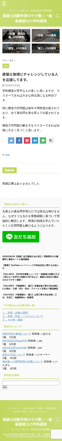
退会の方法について (13, 354)
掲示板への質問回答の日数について (22, 361)
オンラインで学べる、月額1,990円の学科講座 (31, 429)
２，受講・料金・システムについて (22, 316)
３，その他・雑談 (12, 319)
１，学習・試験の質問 (15, 312)
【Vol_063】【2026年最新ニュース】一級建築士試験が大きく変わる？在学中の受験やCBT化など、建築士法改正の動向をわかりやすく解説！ (31, 277)
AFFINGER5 (50, 436)
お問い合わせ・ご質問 (32, 408)
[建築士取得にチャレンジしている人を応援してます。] (35, 140)
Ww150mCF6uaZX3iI (14, 340)
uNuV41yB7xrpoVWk (14, 347)
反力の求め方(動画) (21, 191)
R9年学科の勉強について (16, 333)
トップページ (13, 408)
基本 (8, 154)
